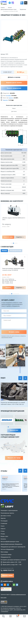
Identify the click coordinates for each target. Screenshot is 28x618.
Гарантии (3, 518)
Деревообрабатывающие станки (8, 9)
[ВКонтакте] (2, 585)
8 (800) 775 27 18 (8, 570)
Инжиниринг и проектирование (9, 510)
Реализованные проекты (7, 513)
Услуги (2, 526)
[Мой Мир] (8, 585)
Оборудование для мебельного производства (13, 546)
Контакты (3, 539)
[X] (11, 585)
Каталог (10, 7)
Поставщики (4, 520)
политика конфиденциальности (18, 594)
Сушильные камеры (6, 554)
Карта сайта (3, 597)
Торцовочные (23, 9)
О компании (4, 523)
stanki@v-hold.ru (8, 581)
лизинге (11, 97)
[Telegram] (17, 585)
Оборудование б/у (5, 557)
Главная (3, 7)
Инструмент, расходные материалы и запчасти (13, 559)
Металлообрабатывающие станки (10, 541)
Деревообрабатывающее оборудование (11, 544)
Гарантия (5, 100)
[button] (21, 2)
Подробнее (19, 237)
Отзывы (4, 471)
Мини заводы (4, 552)
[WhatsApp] (14, 585)
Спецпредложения (15, 250)
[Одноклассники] (5, 585)
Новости (3, 528)
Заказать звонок (7, 575)
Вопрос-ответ (4, 536)
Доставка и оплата (6, 515)
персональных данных (6, 337)
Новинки (4, 250)
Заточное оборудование (7, 549)
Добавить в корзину (14, 77)
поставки (8, 95)
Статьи (2, 531)
